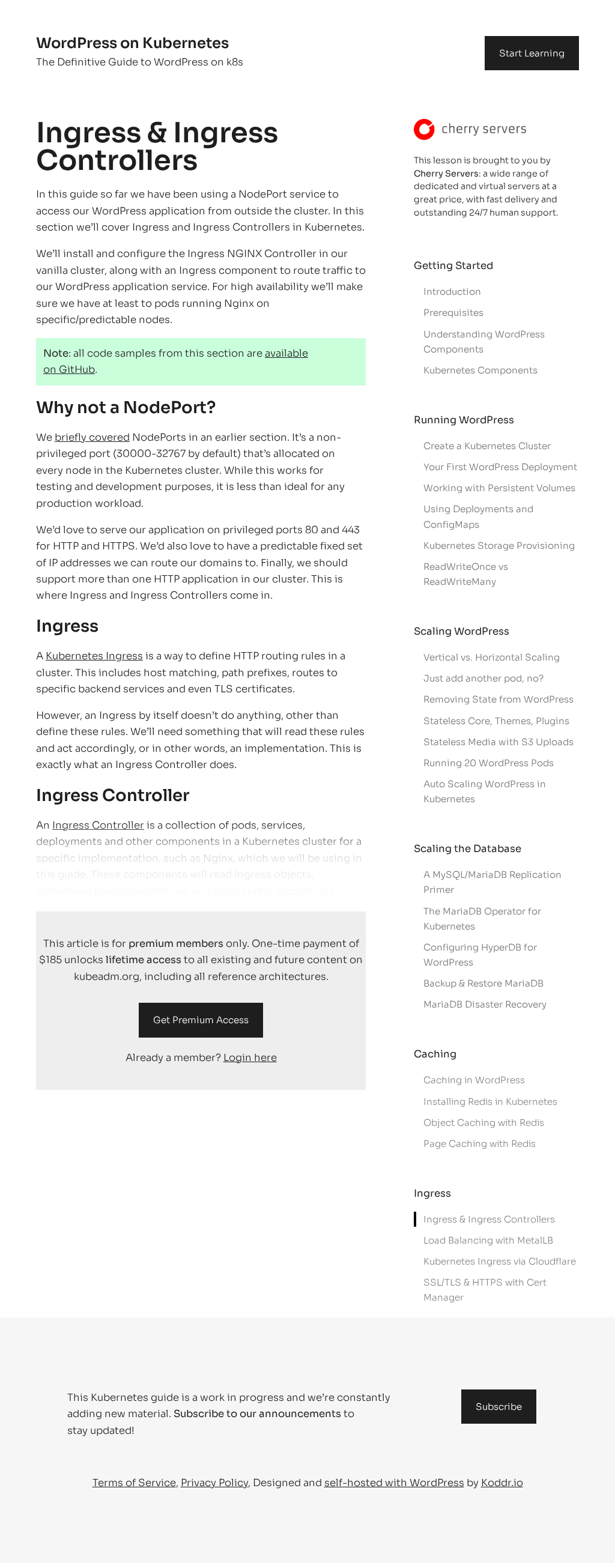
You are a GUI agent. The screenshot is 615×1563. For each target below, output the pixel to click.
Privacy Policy (214, 1483)
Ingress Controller (98, 825)
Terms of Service (134, 1483)
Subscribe (499, 1406)
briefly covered (92, 437)
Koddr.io (502, 1483)
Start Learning (532, 53)
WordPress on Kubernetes (132, 43)
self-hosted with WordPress (394, 1483)
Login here (250, 1057)
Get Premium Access (201, 1020)
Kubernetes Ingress (94, 656)
